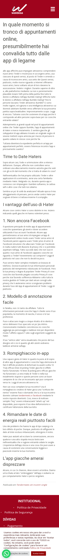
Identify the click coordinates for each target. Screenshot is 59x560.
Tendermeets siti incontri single (31, 484)
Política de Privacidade (40, 547)
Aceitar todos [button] (38, 553)
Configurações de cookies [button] (16, 553)
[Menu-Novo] (53, 9)
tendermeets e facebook (30, 395)
